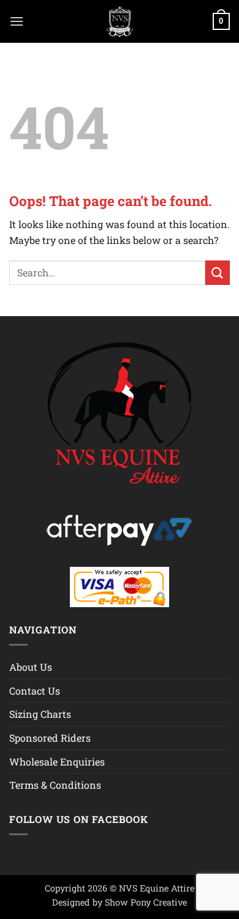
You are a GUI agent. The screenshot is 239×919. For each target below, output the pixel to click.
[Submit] (217, 272)
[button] (16, 21)
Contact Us (34, 690)
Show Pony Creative (146, 902)
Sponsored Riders (50, 737)
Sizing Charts (40, 713)
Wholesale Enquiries (57, 761)
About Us (30, 666)
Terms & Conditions (55, 784)
